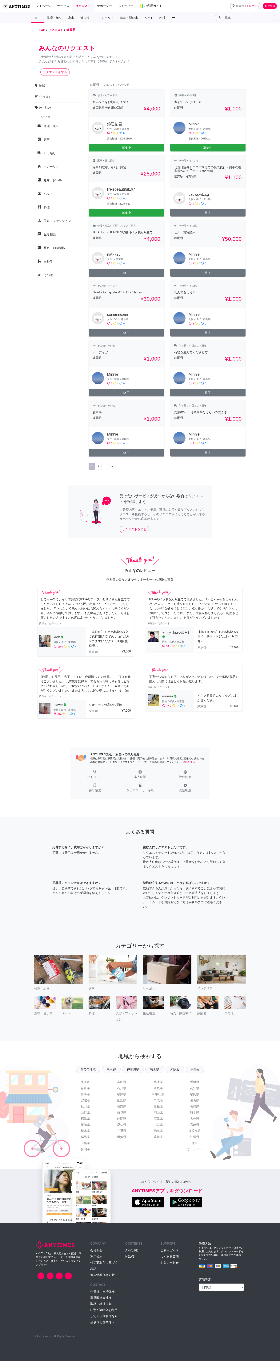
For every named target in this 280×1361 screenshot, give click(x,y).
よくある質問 (169, 1256)
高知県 (194, 1088)
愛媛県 (194, 1082)
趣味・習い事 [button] (129, 17)
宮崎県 (194, 1124)
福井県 (121, 1094)
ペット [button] (148, 17)
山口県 (158, 1124)
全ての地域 (88, 1069)
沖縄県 (194, 1137)
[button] (238, 6)
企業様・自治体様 (102, 1291)
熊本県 (194, 1112)
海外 (195, 1143)
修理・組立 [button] (54, 17)
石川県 (121, 1088)
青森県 (85, 1088)
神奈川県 (133, 1069)
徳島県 (158, 1130)
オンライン (194, 1149)
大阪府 (174, 1069)
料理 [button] (162, 17)
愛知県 (121, 1124)
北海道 (85, 1082)
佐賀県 (194, 1100)
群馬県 (85, 1137)
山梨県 (121, 1100)
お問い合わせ (169, 1262)
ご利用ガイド (169, 1250)
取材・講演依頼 (101, 1303)
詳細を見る (189, 762)
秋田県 (85, 1106)
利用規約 (96, 1256)
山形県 (85, 1112)
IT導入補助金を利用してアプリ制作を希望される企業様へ (104, 1316)
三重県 (121, 1130)
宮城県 (85, 1100)
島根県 (158, 1106)
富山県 (121, 1082)
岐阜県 (121, 1112)
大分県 (194, 1118)
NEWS (130, 1256)
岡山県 (158, 1112)
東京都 (111, 1069)
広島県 (158, 1118)
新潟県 (85, 1149)
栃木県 (85, 1130)
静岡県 (121, 1118)
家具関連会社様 (101, 1297)
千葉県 (85, 1143)
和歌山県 (158, 1094)
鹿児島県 (195, 1130)
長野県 (121, 1106)
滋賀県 (121, 1137)
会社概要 (96, 1250)
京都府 (195, 1069)
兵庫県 (158, 1082)
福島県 (85, 1118)
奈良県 (158, 1088)
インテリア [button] (106, 17)
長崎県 (194, 1106)
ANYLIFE (131, 1250)
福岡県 (194, 1094)
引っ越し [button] (86, 17)
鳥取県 (158, 1100)
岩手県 (85, 1094)
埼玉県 (154, 1069)
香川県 (158, 1137)
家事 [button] (71, 17)
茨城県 (85, 1124)
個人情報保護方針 (102, 1274)
